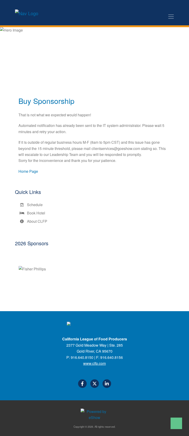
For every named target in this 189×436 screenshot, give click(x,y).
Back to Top (176, 423)
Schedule (34, 204)
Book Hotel (35, 213)
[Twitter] (95, 384)
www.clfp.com (94, 363)
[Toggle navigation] (171, 16)
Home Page (28, 171)
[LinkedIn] (106, 384)
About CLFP (36, 221)
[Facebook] (83, 384)
